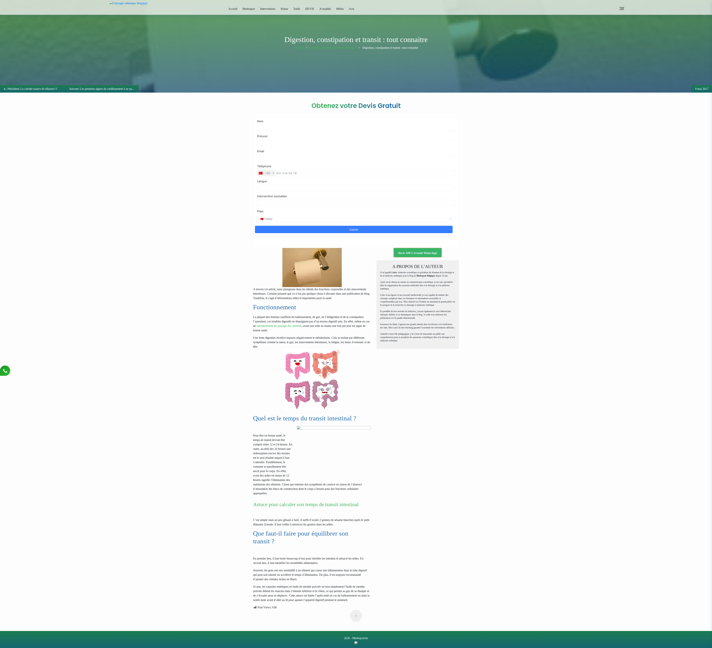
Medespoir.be (360, 638)
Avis (351, 8)
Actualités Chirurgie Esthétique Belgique (332, 47)
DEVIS (309, 8)
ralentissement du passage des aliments (279, 325)
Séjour (284, 8)
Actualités (325, 8)
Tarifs (296, 8)
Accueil (232, 8)
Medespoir (249, 8)
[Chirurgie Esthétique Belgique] (356, 642)
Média (340, 8)
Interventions (267, 8)
